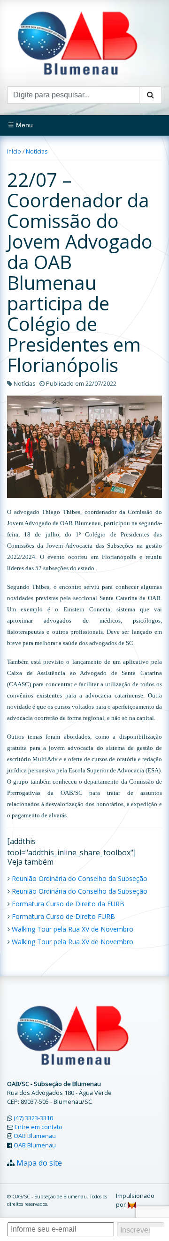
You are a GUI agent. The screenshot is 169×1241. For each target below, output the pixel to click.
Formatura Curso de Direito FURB (63, 916)
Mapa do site (39, 1163)
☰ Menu (20, 125)
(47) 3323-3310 (33, 1118)
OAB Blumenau (35, 1135)
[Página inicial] (77, 42)
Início (14, 151)
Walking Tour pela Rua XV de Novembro (72, 929)
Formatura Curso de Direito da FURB (68, 903)
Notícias (36, 151)
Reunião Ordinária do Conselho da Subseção (79, 878)
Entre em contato (38, 1127)
